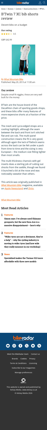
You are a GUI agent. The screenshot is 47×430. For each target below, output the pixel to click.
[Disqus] (23, 301)
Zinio (31, 188)
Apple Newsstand (14, 188)
